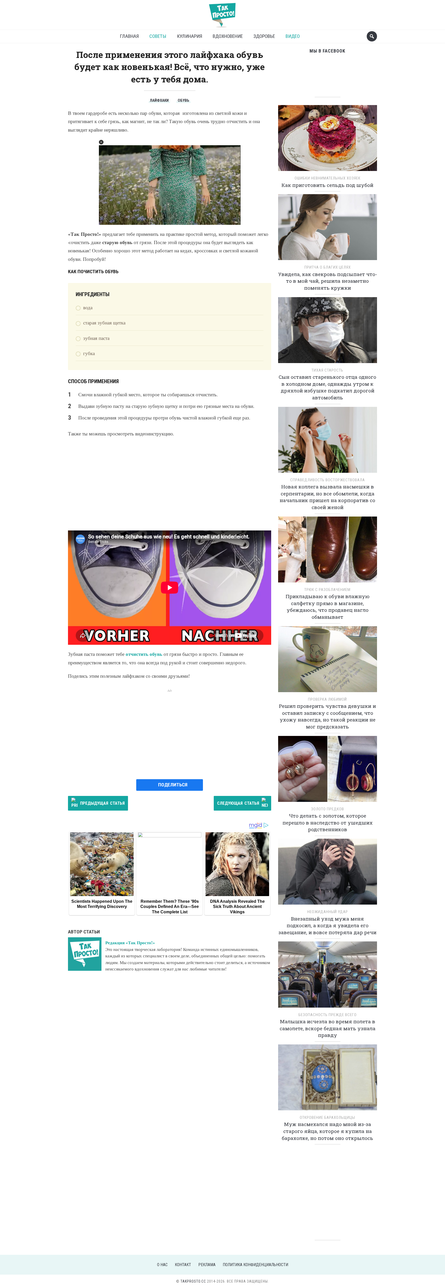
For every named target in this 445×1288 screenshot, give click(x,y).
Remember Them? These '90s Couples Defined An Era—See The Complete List (169, 906)
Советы (157, 36)
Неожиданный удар (327, 911)
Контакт (183, 1264)
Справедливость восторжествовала (327, 480)
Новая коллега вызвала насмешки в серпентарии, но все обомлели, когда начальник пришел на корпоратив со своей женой (327, 496)
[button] (101, 142)
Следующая (238, 803)
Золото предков (327, 809)
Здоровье (264, 36)
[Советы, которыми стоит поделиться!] (222, 12)
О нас (162, 1264)
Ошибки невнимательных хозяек (328, 178)
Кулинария (189, 36)
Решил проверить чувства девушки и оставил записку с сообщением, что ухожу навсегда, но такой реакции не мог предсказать (327, 716)
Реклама (207, 1264)
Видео (293, 36)
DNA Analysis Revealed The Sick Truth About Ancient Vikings (237, 906)
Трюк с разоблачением (327, 589)
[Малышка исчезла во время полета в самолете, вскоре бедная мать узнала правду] (327, 976)
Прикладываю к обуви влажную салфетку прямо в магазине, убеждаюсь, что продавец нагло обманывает (328, 606)
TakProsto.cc (193, 1281)
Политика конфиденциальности (255, 1264)
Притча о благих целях (327, 267)
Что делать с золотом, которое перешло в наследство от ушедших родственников (328, 822)
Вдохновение (228, 36)
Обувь (183, 100)
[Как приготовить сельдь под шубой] (327, 139)
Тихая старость (327, 370)
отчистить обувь (144, 653)
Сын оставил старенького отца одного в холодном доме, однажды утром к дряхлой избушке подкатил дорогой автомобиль (327, 387)
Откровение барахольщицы (327, 1117)
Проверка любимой (327, 699)
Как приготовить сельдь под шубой (327, 185)
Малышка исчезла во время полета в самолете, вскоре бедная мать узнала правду (327, 1028)
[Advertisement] (169, 484)
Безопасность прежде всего (327, 1014)
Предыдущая (102, 803)
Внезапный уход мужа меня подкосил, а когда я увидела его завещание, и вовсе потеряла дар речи (327, 925)
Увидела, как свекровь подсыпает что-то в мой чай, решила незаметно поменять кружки (327, 281)
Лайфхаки (159, 100)
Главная (129, 36)
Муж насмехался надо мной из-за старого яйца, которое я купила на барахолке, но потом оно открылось (327, 1131)
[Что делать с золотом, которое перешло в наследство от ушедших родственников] (327, 770)
